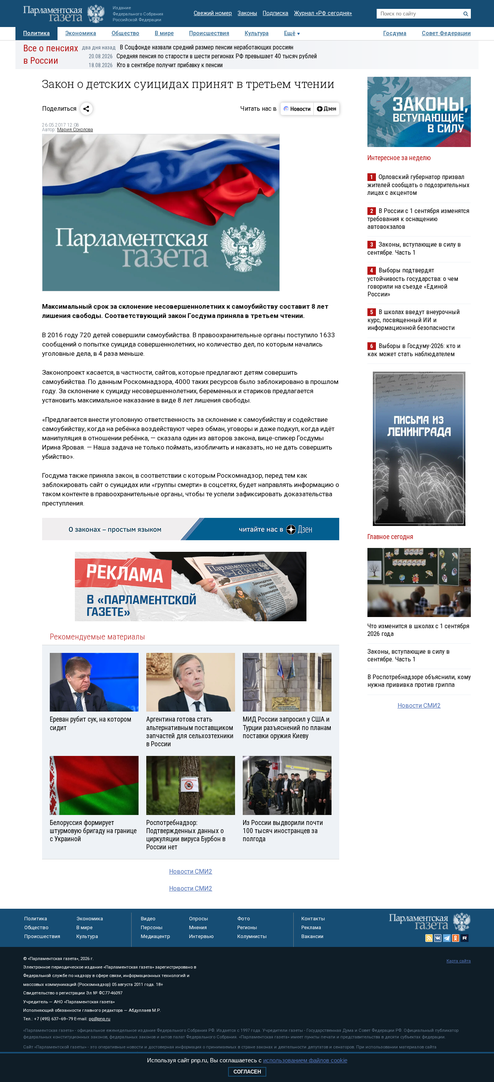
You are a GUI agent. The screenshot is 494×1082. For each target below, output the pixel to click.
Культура (257, 33)
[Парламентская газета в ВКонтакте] (438, 938)
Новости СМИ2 (190, 871)
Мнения (198, 927)
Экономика (80, 33)
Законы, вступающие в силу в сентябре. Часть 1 (414, 248)
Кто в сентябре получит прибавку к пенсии (156, 65)
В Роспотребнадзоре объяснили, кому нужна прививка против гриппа (419, 680)
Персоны (151, 927)
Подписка (275, 13)
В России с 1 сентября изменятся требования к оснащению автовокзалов (418, 218)
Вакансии (312, 936)
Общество (125, 33)
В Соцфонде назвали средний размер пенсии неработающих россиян (187, 47)
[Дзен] (326, 109)
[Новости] (297, 109)
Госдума (394, 33)
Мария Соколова (75, 129)
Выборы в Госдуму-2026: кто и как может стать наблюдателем (413, 350)
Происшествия (209, 33)
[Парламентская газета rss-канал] (429, 938)
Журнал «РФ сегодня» (323, 13)
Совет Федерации (446, 33)
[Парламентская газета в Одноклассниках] (456, 938)
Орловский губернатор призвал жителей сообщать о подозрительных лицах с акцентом (418, 184)
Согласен (247, 1072)
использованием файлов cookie (305, 1060)
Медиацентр (155, 936)
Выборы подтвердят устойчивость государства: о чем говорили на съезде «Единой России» (412, 282)
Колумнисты (252, 936)
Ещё (289, 33)
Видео (148, 918)
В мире (164, 33)
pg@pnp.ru (99, 1018)
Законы (247, 13)
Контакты (313, 918)
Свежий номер (213, 13)
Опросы (198, 918)
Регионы (247, 927)
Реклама (311, 927)
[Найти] (466, 14)
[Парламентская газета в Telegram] (447, 938)
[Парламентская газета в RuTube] (465, 938)
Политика (36, 33)
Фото (243, 918)
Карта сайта (459, 961)
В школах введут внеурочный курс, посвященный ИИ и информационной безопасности (413, 319)
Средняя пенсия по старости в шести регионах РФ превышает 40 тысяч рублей (203, 56)
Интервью (201, 936)
